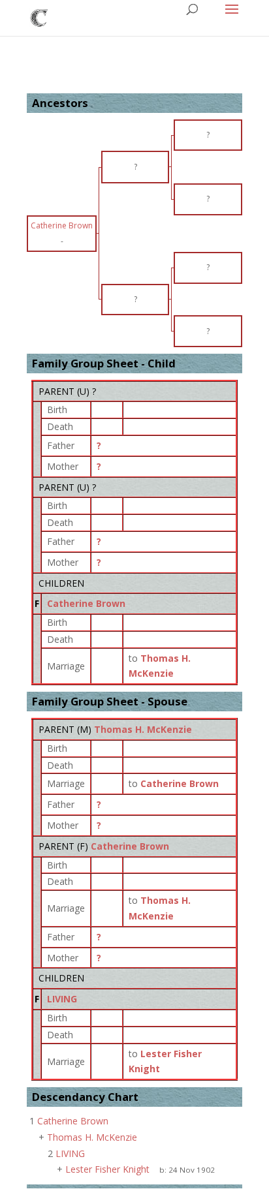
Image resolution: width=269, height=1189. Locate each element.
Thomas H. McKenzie (143, 729)
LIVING (62, 999)
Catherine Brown (86, 603)
